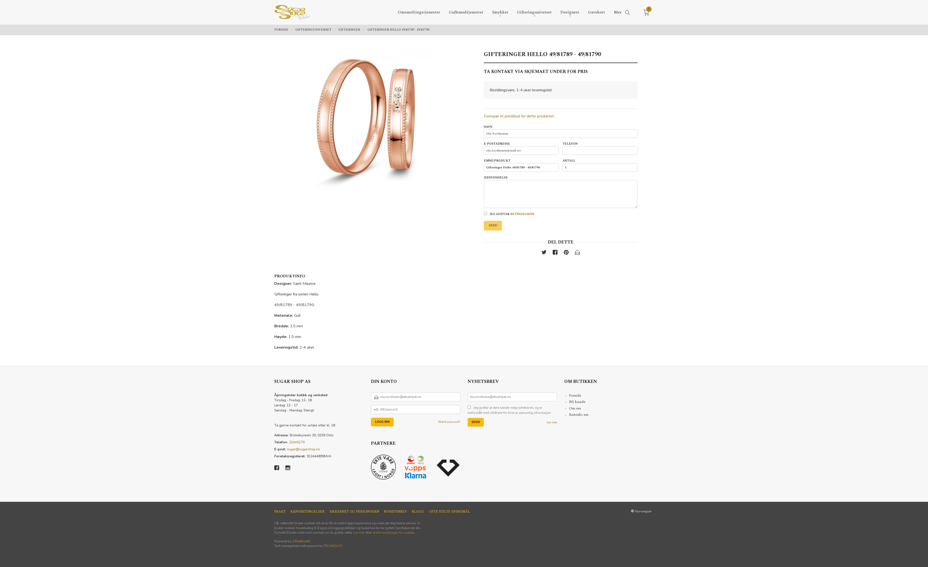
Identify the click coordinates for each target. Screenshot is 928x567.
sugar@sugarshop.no (303, 449)
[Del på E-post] (577, 253)
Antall (569, 161)
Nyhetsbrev (395, 511)
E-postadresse (497, 144)
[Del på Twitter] (544, 253)
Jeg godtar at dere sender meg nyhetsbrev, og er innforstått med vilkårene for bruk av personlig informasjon (509, 410)
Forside (575, 395)
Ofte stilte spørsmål (449, 511)
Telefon (570, 144)
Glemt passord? (449, 422)
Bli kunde (577, 402)
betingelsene (522, 214)
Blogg (418, 511)
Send (493, 225)
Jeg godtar (512, 214)
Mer (618, 12)
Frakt (280, 511)
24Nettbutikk (301, 541)
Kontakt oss (578, 414)
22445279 (296, 442)
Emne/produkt (497, 161)
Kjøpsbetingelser (307, 511)
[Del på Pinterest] (566, 253)
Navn (488, 127)
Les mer (552, 422)
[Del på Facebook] (555, 253)
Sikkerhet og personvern (354, 511)
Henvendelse (496, 178)
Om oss (575, 408)
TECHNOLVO (333, 546)
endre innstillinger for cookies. (394, 533)
